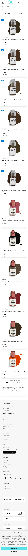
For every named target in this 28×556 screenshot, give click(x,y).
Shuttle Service (6, 471)
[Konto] (18, 2)
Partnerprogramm (7, 435)
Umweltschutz (6, 469)
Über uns (5, 460)
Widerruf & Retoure (8, 426)
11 (14, 382)
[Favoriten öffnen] (21, 2)
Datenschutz (6, 447)
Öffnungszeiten (7, 433)
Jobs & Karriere (7, 464)
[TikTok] (21, 478)
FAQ (4, 422)
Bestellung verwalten (8, 424)
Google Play (21, 499)
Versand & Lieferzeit (8, 431)
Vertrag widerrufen (9, 452)
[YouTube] (16, 478)
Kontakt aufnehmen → (8, 413)
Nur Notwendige (14, 551)
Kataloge (5, 467)
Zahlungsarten (6, 428)
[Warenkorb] (25, 2)
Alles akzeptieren (14, 548)
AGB (4, 445)
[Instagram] (10, 478)
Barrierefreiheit (7, 420)
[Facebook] (5, 478)
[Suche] (25, 7)
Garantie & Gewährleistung (10, 449)
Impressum (5, 442)
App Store (8, 499)
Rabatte (5, 462)
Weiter (19, 382)
